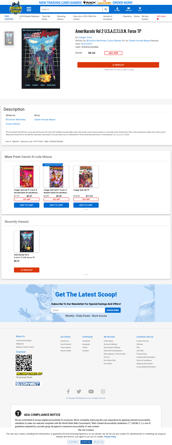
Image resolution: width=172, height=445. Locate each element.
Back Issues (99, 315)
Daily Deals (83, 315)
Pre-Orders (108, 364)
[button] (28, 9)
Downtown (64, 341)
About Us (20, 336)
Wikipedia (20, 344)
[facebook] (68, 393)
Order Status (108, 341)
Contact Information (24, 341)
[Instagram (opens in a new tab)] (103, 393)
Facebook (86, 341)
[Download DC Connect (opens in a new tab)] (32, 383)
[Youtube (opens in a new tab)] (91, 393)
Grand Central (65, 344)
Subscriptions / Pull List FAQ (115, 354)
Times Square (65, 347)
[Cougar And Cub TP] (86, 177)
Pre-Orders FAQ (110, 360)
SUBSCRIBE (113, 310)
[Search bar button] (106, 9)
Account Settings (110, 344)
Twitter (84, 347)
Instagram (86, 344)
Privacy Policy (142, 354)
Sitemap (140, 344)
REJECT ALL (98, 442)
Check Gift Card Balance (113, 351)
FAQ (138, 347)
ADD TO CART (26, 205)
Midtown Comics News (25, 347)
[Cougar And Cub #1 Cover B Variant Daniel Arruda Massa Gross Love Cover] (26, 177)
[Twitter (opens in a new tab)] (79, 393)
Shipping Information (145, 364)
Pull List (107, 357)
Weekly (69, 315)
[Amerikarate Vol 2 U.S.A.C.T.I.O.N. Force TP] (26, 241)
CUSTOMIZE (73, 442)
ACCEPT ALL (86, 442)
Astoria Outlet (65, 351)
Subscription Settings (112, 347)
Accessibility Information (146, 367)
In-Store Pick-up (142, 341)
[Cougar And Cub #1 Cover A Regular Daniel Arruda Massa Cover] (56, 177)
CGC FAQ (140, 351)
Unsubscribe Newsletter (146, 357)
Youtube (85, 351)
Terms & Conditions (144, 360)
